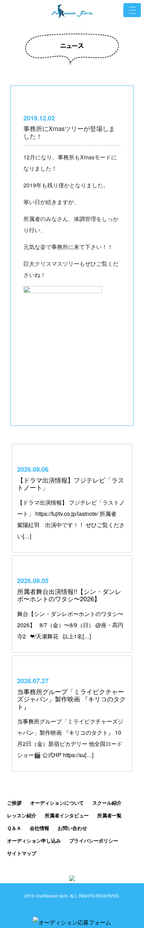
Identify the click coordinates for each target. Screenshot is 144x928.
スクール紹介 (107, 802)
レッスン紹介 (21, 815)
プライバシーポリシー (93, 840)
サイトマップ (21, 853)
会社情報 (39, 827)
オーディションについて (57, 802)
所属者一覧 (109, 815)
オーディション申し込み (34, 840)
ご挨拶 (14, 802)
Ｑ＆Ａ (14, 827)
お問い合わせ (72, 827)
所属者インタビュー (67, 815)
